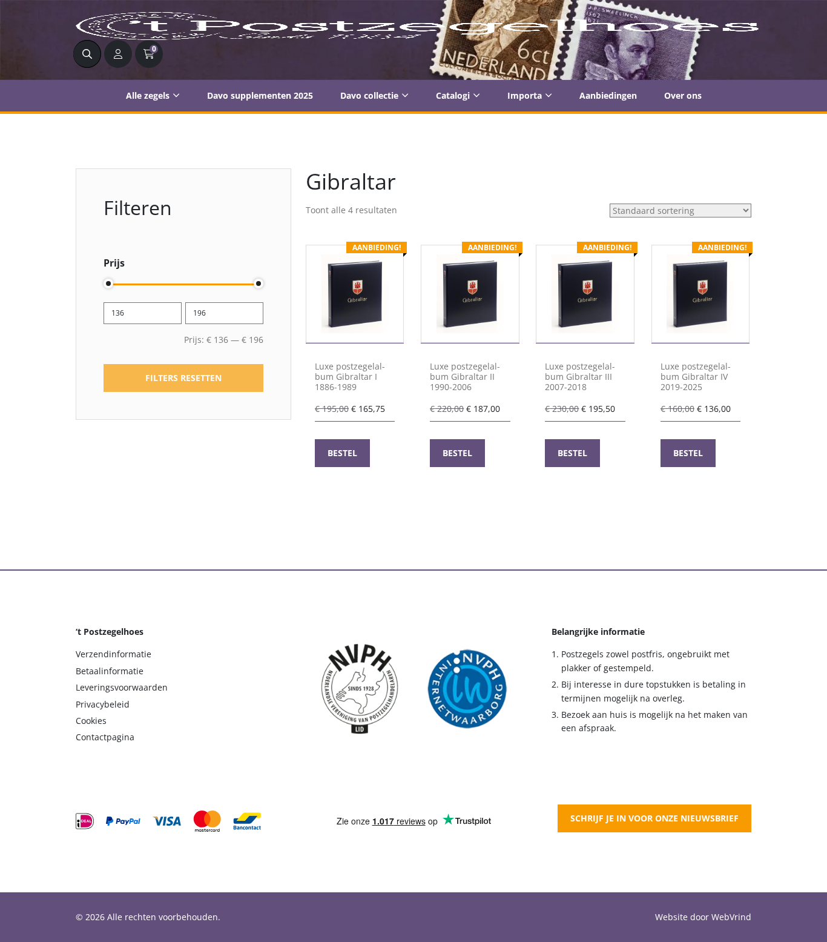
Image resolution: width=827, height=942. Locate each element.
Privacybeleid (103, 704)
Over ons (683, 95)
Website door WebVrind (703, 917)
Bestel (342, 453)
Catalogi (453, 95)
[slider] (108, 283)
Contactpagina (105, 737)
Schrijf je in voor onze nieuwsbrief (654, 818)
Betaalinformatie (109, 671)
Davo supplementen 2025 (260, 95)
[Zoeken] (87, 54)
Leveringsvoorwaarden (122, 687)
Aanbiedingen (608, 95)
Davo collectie (369, 95)
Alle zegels (148, 95)
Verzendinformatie (113, 654)
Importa (524, 95)
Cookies (91, 720)
